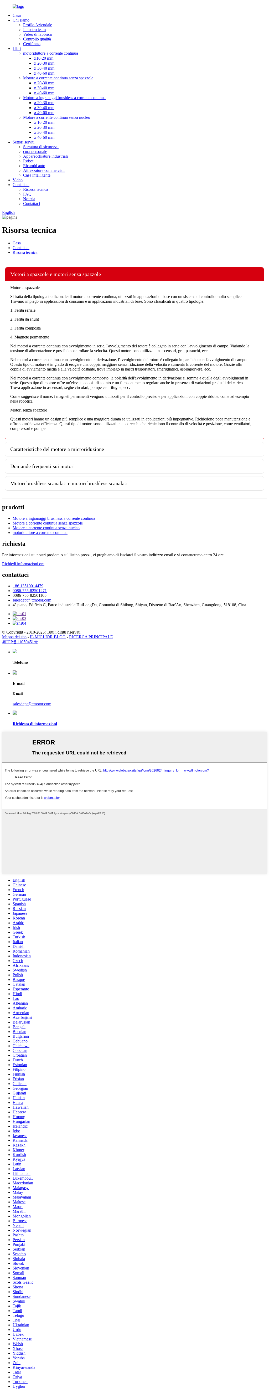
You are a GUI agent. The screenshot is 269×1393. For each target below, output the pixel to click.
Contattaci (21, 184)
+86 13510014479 (28, 586)
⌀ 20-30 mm (44, 63)
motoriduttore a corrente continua (50, 53)
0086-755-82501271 (30, 590)
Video (18, 180)
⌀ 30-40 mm (44, 68)
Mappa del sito (14, 637)
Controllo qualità (37, 39)
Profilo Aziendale (37, 25)
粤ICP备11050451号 (20, 642)
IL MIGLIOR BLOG (48, 637)
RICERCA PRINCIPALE (91, 637)
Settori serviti (23, 142)
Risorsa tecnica (35, 189)
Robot (28, 161)
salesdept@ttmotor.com (32, 600)
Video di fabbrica (37, 34)
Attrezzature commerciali (44, 170)
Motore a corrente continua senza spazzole (58, 78)
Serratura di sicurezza (41, 147)
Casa (17, 15)
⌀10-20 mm (43, 58)
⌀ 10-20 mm (44, 122)
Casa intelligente (36, 175)
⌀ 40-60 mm (44, 73)
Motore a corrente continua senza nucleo (56, 117)
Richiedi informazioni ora (23, 564)
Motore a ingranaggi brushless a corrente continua (64, 97)
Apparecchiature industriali (45, 156)
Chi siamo (21, 20)
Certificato (31, 44)
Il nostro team (34, 29)
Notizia (29, 199)
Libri (17, 48)
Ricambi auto (34, 165)
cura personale (35, 151)
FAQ (27, 194)
